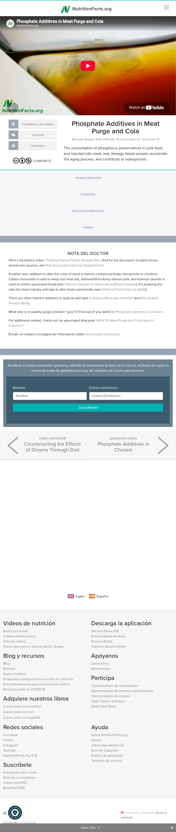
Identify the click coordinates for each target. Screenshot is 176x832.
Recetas (9, 668)
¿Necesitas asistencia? (107, 745)
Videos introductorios (19, 636)
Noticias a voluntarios (19, 777)
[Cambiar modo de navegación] (167, 7)
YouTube (9, 750)
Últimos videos (14, 641)
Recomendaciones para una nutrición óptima (36, 684)
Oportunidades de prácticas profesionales (122, 690)
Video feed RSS (15, 782)
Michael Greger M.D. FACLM (93, 139)
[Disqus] (88, 520)
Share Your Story (103, 706)
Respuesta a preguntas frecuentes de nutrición (38, 678)
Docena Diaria (101, 641)
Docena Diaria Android (108, 636)
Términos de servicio (106, 760)
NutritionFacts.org (91, 8)
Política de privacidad (107, 755)
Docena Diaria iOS (104, 631)
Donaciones (100, 663)
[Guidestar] (5, 812)
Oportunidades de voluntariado (114, 685)
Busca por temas (15, 631)
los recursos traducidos (102, 334)
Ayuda (96, 740)
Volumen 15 (150, 139)
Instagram (10, 745)
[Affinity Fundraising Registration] (15, 812)
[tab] (88, 178)
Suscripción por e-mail (19, 772)
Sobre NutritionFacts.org (109, 734)
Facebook (10, 734)
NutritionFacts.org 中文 (20, 755)
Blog (6, 663)
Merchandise (101, 668)
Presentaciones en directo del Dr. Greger (33, 646)
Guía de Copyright (104, 750)
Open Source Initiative (108, 701)
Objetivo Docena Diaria (108, 646)
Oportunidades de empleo (110, 695)
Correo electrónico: (104, 387)
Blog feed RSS (14, 787)
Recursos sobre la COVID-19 (24, 689)
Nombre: (20, 387)
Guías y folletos (14, 673)
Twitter (8, 740)
